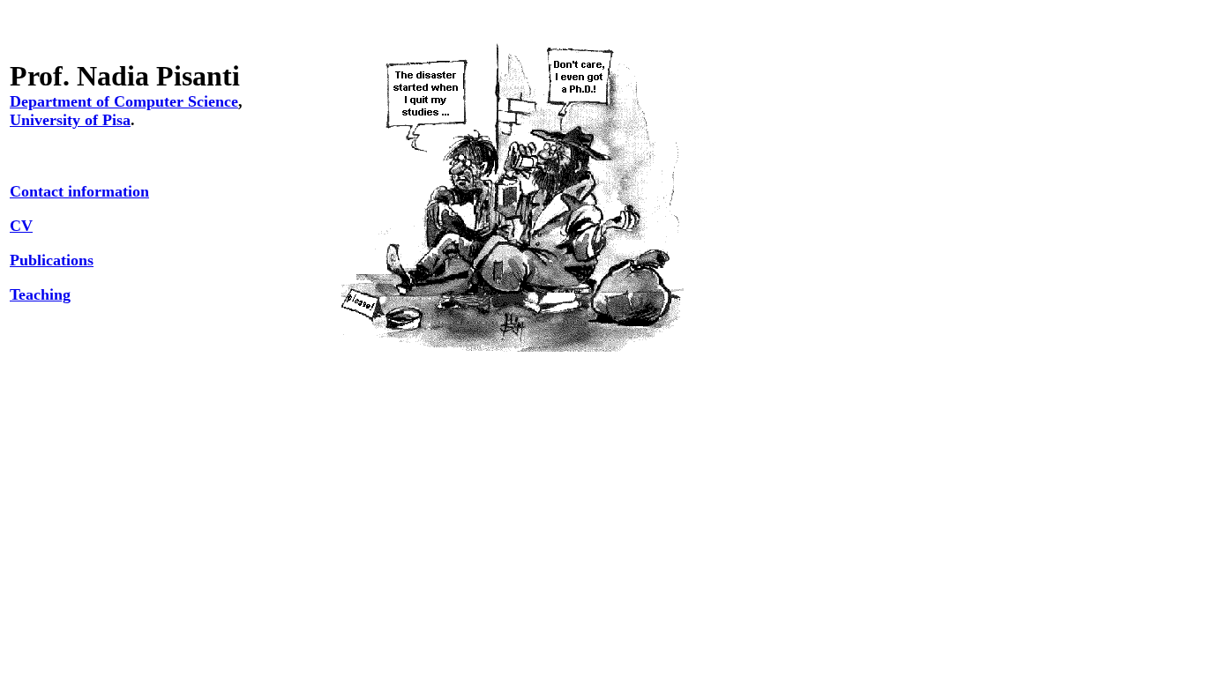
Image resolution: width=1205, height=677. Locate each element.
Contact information (79, 191)
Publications (52, 260)
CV (21, 225)
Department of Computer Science (124, 101)
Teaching (40, 294)
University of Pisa (70, 120)
